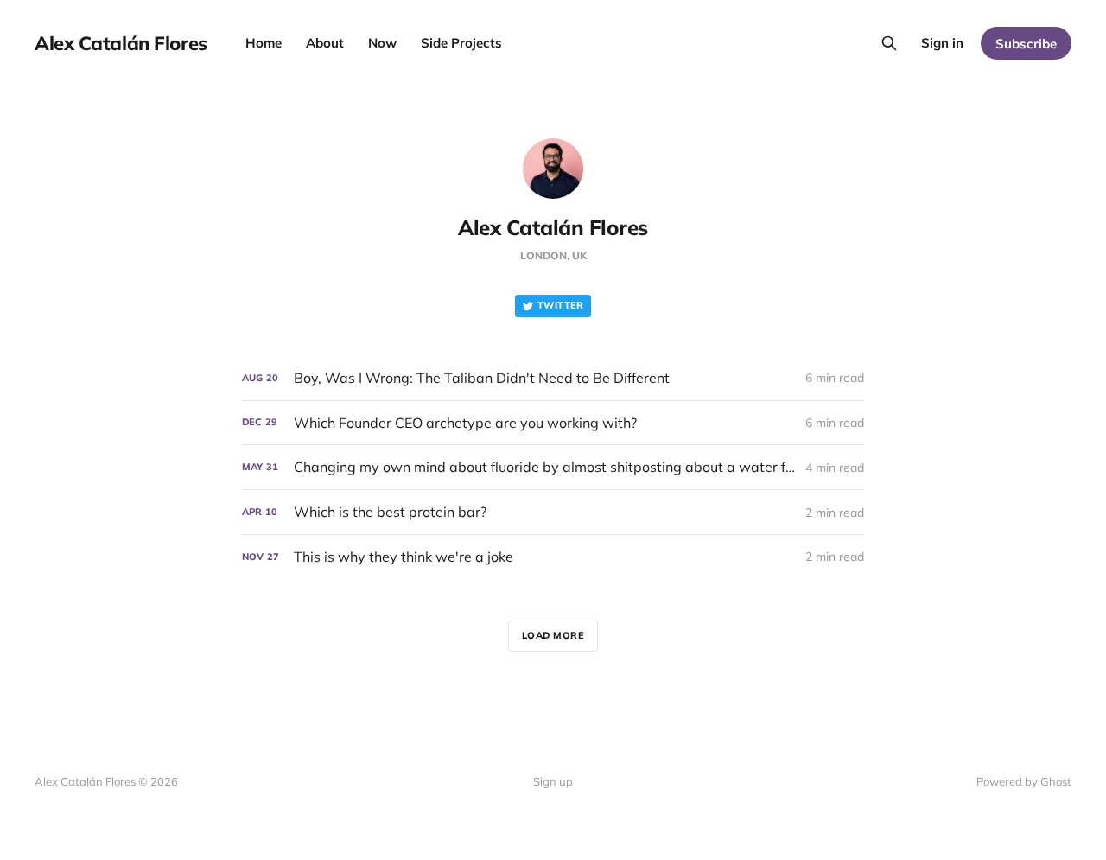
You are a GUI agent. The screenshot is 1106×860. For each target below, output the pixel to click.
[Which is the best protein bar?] (553, 512)
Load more (553, 635)
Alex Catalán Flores (121, 43)
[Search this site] (889, 43)
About (325, 43)
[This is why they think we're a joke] (553, 557)
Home (263, 43)
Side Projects (461, 43)
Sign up (553, 781)
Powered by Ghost (1023, 781)
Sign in (942, 43)
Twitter (560, 305)
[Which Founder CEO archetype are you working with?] (553, 423)
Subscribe (1026, 43)
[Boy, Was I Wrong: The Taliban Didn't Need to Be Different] (553, 378)
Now (382, 43)
